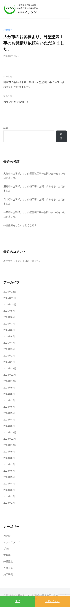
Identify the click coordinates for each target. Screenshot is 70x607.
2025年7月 (9, 323)
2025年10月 (9, 304)
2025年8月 (9, 317)
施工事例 (8, 574)
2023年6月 (9, 471)
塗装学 (7, 555)
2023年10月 (9, 445)
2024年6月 (9, 407)
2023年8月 (9, 458)
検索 (5, 128)
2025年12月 (9, 291)
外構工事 (8, 568)
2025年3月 (9, 349)
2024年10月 (9, 381)
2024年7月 (9, 400)
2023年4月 (9, 483)
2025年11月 (9, 298)
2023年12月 (9, 432)
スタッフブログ (11, 542)
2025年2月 (9, 355)
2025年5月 (9, 336)
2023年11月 (9, 439)
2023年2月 (9, 496)
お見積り (8, 29)
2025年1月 (9, 362)
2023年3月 (9, 490)
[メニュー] (64, 9)
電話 (17, 601)
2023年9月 (9, 451)
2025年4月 (9, 343)
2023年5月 (9, 477)
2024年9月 (9, 387)
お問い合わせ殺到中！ (16, 101)
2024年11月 (9, 375)
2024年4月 (9, 419)
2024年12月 (9, 368)
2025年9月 (9, 311)
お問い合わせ (52, 601)
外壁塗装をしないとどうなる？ (20, 225)
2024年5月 (9, 413)
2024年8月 (9, 394)
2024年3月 (9, 426)
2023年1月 (9, 503)
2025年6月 (9, 330)
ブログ (7, 548)
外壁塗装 (8, 561)
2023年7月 (9, 464)
